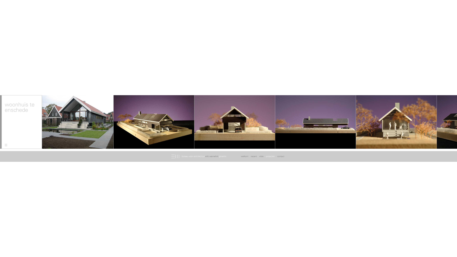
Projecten (270, 156)
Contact (280, 156)
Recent (254, 156)
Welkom (245, 156)
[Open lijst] (6, 145)
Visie (261, 156)
